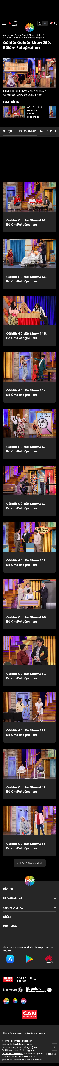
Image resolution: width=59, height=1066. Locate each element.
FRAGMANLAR (27, 131)
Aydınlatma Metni (12, 1053)
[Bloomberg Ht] (13, 990)
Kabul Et (51, 1054)
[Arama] (55, 23)
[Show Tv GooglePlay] (29, 959)
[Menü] (4, 23)
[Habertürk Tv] (22, 979)
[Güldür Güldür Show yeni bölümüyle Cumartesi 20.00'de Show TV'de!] (29, 73)
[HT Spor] (33, 979)
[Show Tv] (29, 27)
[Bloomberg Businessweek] (38, 990)
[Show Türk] (15, 1001)
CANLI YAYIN (15, 23)
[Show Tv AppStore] (10, 959)
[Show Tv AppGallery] (49, 959)
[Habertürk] (8, 979)
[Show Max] (24, 1001)
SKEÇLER (8, 131)
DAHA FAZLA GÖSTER (29, 863)
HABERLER (45, 131)
